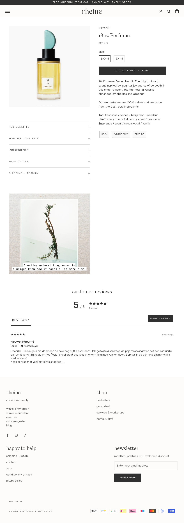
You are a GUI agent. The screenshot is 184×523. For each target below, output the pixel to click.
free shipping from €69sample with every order (92, 2)
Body (104, 134)
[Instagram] (16, 435)
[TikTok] (25, 435)
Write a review (160, 319)
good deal (103, 406)
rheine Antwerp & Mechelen (31, 512)
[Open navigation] (7, 11)
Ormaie (104, 28)
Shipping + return (23, 173)
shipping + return (17, 456)
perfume (139, 134)
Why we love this (24, 138)
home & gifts (104, 419)
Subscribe (127, 478)
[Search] (169, 11)
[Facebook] (7, 435)
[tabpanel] (92, 349)
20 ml (119, 58)
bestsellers (103, 400)
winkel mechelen (17, 413)
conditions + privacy (19, 474)
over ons (11, 417)
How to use (18, 162)
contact (11, 462)
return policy (14, 480)
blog (9, 425)
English (14, 501)
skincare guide (15, 421)
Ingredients (19, 150)
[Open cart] (177, 11)
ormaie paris (121, 134)
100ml (105, 58)
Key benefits (19, 127)
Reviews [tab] (21, 320)
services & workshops (110, 412)
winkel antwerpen (17, 409)
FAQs (9, 468)
